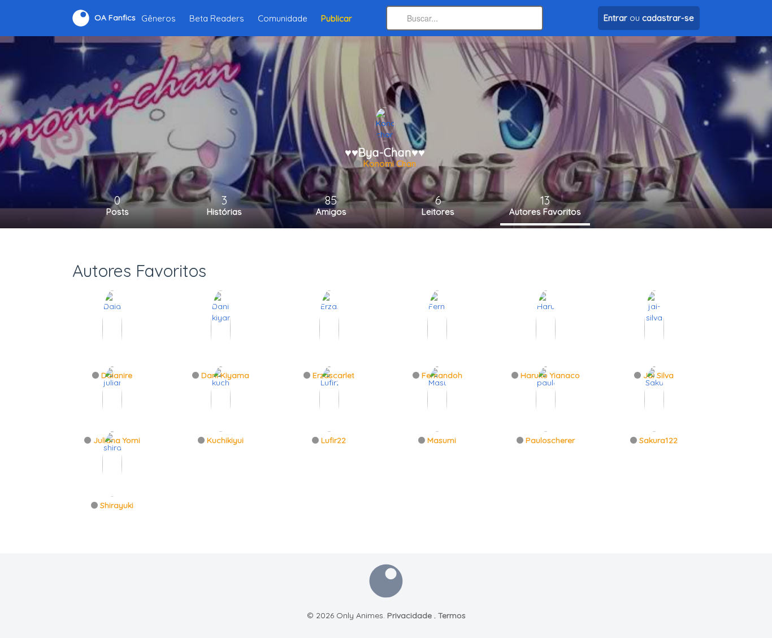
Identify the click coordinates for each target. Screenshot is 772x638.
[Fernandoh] (437, 328)
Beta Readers (216, 18)
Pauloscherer (550, 440)
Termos (452, 615)
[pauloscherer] (546, 398)
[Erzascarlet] (329, 328)
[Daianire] (112, 328)
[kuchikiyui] (221, 398)
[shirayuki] (112, 463)
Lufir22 (333, 440)
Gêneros (158, 18)
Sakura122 (658, 440)
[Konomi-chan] (384, 124)
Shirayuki (116, 505)
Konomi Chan (389, 163)
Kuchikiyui (225, 440)
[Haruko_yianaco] (546, 328)
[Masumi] (437, 398)
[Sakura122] (654, 398)
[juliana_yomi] (112, 398)
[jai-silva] (654, 328)
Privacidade (409, 615)
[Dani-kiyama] (221, 328)
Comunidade (282, 18)
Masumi (441, 440)
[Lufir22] (329, 398)
